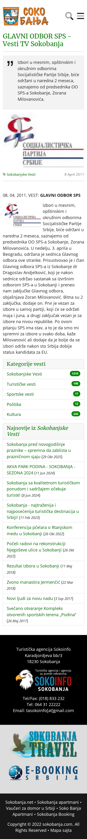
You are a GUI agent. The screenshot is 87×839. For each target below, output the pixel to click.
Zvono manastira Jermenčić (33, 582)
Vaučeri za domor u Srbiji (30, 808)
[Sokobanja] (43, 747)
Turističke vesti (21, 384)
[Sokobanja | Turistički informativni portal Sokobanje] (26, 16)
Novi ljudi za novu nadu (30, 598)
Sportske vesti (20, 394)
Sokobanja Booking (55, 814)
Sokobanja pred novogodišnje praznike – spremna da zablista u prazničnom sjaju (39, 450)
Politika (14, 404)
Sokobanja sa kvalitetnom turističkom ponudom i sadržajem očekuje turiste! (43, 489)
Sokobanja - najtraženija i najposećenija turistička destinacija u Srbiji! (43, 511)
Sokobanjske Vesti (20, 174)
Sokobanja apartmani (58, 802)
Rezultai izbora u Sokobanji (33, 566)
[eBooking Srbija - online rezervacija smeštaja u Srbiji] (43, 776)
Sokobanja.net (19, 802)
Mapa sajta (61, 830)
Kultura (14, 414)
